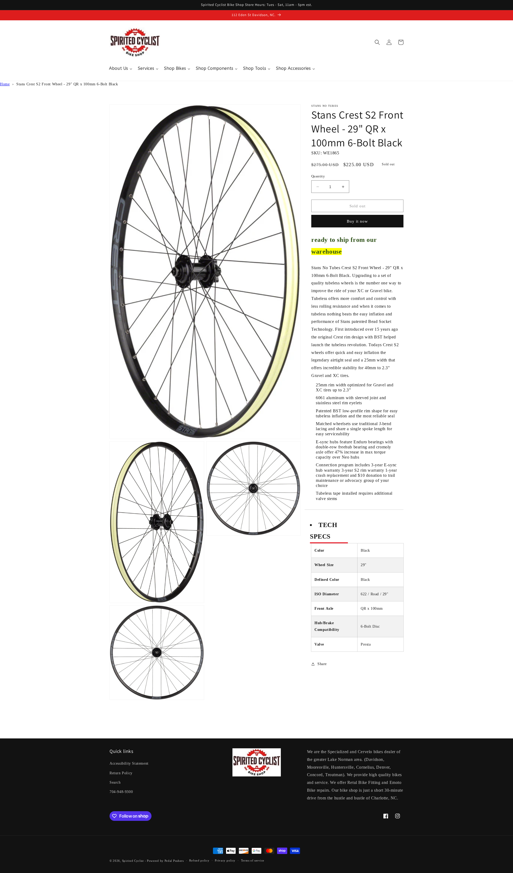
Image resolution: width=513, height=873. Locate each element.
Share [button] (322, 664)
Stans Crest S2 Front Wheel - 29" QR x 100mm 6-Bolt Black (67, 84)
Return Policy (121, 773)
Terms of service (252, 860)
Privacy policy (225, 860)
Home (5, 84)
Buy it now (357, 221)
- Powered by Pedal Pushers (164, 860)
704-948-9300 (121, 792)
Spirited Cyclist (133, 860)
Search (115, 782)
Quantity (318, 176)
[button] (377, 42)
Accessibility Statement (129, 763)
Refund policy (199, 860)
